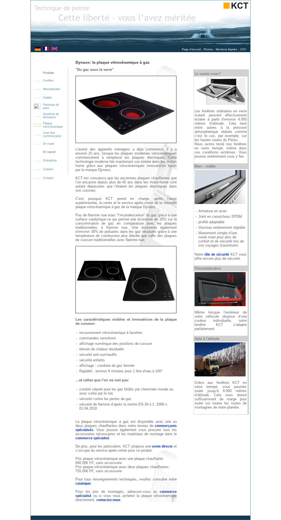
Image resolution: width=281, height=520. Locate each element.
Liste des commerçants (52, 134)
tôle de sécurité (216, 254)
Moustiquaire (51, 89)
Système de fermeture (51, 115)
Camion (48, 169)
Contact (48, 178)
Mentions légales (226, 49)
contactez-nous (108, 500)
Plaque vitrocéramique (53, 125)
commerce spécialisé (92, 438)
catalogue (83, 483)
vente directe (162, 446)
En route (48, 143)
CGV (243, 49)
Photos (208, 49)
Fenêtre (48, 80)
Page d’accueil (191, 49)
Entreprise (50, 160)
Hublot (47, 97)
